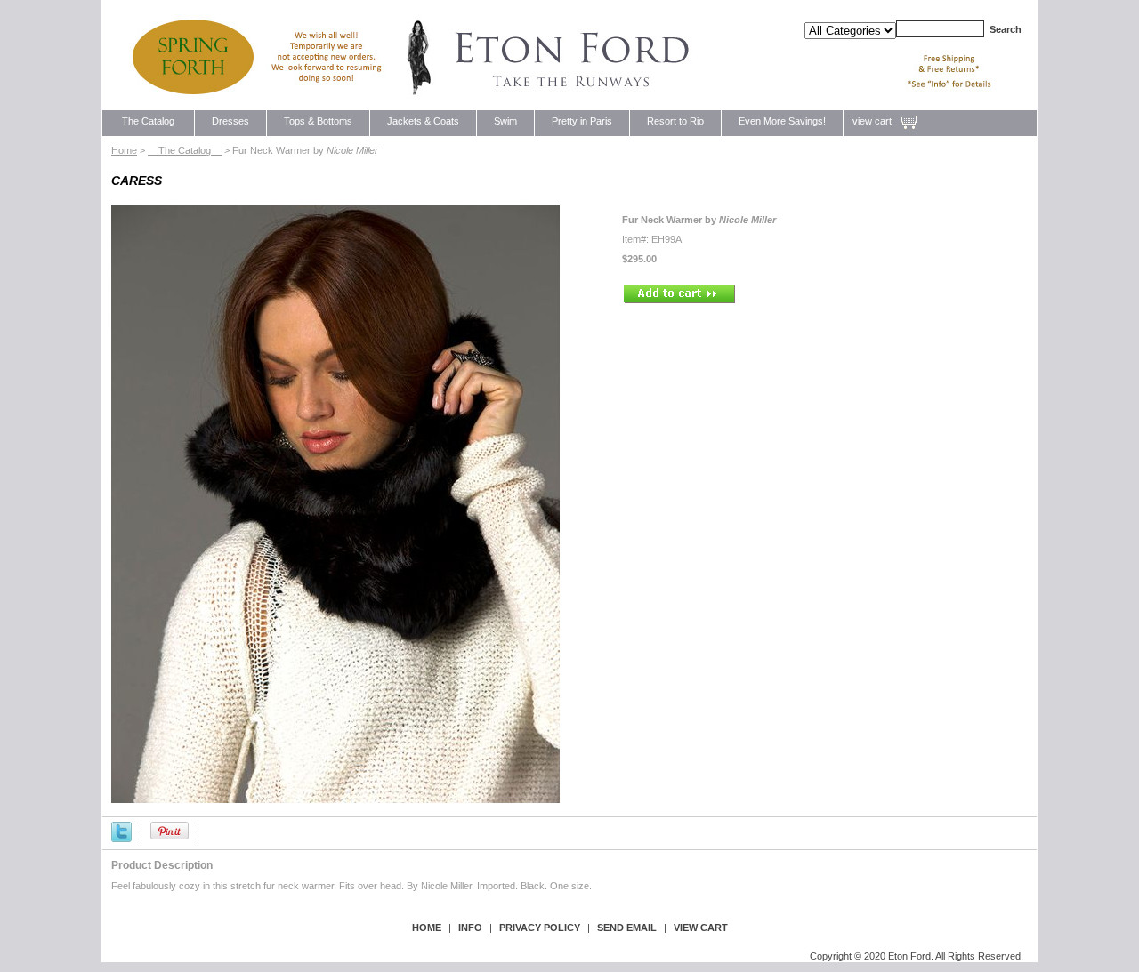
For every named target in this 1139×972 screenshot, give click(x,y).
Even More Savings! (782, 121)
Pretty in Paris (582, 121)
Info (470, 927)
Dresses (230, 121)
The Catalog (148, 121)
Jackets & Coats (423, 121)
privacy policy (539, 927)
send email (627, 927)
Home (124, 150)
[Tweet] (121, 830)
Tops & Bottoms (318, 121)
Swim (505, 121)
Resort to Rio (675, 121)
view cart (872, 121)
